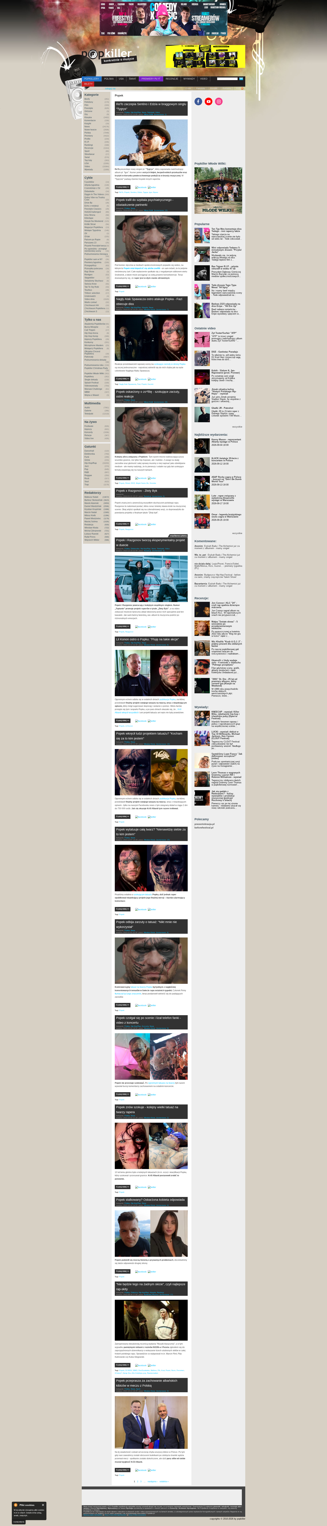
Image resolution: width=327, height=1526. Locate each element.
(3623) (106, 500)
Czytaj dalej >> (122, 187)
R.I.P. (86, 142)
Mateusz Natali (91, 497)
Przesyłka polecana (93, 268)
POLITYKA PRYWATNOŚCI (115, 1515)
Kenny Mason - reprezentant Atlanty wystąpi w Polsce (226, 440)
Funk (86, 457)
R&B (86, 472)
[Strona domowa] (109, 56)
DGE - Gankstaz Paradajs (225, 351)
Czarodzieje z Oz (92, 188)
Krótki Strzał (90, 224)
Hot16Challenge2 (92, 212)
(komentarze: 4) (162, 932)
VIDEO (203, 78)
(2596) (106, 506)
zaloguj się (110, 88)
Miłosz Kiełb (90, 515)
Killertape (88, 218)
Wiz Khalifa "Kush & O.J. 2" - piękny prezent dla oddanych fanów (227, 643)
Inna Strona (89, 215)
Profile (87, 139)
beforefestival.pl (203, 828)
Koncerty (88, 432)
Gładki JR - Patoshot (222, 408)
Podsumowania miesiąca (96, 254)
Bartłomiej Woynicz (151, 1294)
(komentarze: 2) (162, 1118)
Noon (173, 1370)
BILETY (88, 83)
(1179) (106, 518)
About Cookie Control (15, 1505)
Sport (86, 151)
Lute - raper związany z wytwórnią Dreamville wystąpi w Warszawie (224, 497)
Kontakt (213, 88)
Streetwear (89, 154)
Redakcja (88, 524)
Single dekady (91, 379)
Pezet (168, 1370)
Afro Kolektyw (137, 1373)
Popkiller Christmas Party (96, 368)
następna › (153, 1481)
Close (43, 1505)
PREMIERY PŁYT (151, 78)
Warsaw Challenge (93, 389)
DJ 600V (128, 1370)
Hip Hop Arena (91, 333)
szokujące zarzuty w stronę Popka (169, 364)
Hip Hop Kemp (91, 336)
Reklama (227, 88)
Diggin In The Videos (94, 194)
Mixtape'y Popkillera (93, 348)
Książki (87, 123)
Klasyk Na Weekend (93, 221)
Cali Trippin (89, 330)
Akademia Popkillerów (94, 324)
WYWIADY (189, 78)
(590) (107, 537)
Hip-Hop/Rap (90, 463)
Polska (87, 133)
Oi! (85, 233)
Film (86, 105)
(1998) (106, 509)
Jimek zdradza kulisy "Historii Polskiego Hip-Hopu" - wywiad (224, 391)
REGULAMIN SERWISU (92, 1515)
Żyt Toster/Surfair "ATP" (224, 333)
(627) (107, 534)
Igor (150, 192)
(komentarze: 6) (162, 645)
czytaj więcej (18, 1522)
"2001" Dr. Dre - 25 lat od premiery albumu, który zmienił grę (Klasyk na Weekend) (224, 682)
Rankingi (88, 145)
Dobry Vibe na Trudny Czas (94, 198)
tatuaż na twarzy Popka (141, 987)
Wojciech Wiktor (91, 540)
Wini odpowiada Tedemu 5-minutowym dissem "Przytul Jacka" (227, 249)
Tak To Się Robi (91, 287)
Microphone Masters (93, 345)
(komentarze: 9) (162, 1028)
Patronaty (200, 88)
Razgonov (129, 529)
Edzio (140, 192)
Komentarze (90, 120)
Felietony (88, 102)
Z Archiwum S (90, 311)
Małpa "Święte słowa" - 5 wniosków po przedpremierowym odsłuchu (225, 625)
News (87, 126)
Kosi (163, 1370)
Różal (127, 483)
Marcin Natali (90, 512)
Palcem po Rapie (92, 239)
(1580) (106, 512)
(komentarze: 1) (160, 114)
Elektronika (89, 454)
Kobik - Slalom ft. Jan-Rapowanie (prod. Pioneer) (226, 371)
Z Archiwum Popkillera (94, 308)
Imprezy (88, 429)
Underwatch (90, 296)
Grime (87, 460)
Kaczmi (150, 384)
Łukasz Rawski (91, 534)
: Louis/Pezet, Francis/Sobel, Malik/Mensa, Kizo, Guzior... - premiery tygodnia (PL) (218, 565)
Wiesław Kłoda (91, 528)
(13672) (106, 497)
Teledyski (88, 414)
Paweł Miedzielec (92, 518)
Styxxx (155, 192)
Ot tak (87, 236)
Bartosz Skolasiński (93, 500)
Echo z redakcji (91, 206)
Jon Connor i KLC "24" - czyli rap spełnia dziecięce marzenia (225, 605)
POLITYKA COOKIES (137, 1515)
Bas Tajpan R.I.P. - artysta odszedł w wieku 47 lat (225, 267)
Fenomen (180, 1370)
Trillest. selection (92, 293)
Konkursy (88, 342)
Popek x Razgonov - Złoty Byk (136, 490)
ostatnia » (164, 1481)
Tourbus (88, 290)
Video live (89, 438)
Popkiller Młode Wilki (94, 373)
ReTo (121, 192)
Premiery (88, 136)
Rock (86, 478)
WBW (87, 392)
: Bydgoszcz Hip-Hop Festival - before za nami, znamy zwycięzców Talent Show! (217, 576)
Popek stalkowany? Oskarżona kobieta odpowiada (150, 1199)
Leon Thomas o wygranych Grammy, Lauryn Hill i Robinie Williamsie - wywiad (226, 774)
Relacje (88, 435)
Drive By (88, 203)
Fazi (139, 384)
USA (121, 78)
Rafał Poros (89, 537)
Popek (126, 192)
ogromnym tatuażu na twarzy (161, 1083)
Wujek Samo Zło (142, 483)
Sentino (133, 192)
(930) (107, 525)
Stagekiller (89, 278)
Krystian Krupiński (92, 509)
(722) (107, 528)
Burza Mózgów (91, 327)
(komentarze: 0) (158, 496)
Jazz (86, 466)
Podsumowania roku (94, 365)
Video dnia (89, 299)
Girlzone (88, 111)
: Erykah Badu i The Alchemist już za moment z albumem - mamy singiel (217, 547)
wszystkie (237, 426)
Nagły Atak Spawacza (127, 384)
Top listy (88, 160)
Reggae (88, 475)
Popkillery (89, 376)
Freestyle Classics (92, 209)
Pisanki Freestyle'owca (95, 246)
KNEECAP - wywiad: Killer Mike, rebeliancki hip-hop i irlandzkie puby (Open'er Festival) (226, 715)
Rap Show (89, 271)
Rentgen (88, 274)
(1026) (106, 522)
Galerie (87, 410)
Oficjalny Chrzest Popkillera (92, 352)
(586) (107, 540)
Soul (86, 481)
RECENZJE (172, 78)
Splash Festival (91, 383)
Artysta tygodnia (91, 185)
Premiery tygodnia (92, 262)
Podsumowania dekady (95, 360)
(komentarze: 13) (160, 210)
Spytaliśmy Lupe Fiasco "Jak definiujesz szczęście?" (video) (227, 756)
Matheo (154, 1370)
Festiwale (88, 426)
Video (87, 166)
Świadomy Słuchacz (93, 281)
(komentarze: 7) (162, 309)
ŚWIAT (132, 78)
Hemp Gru (127, 1373)
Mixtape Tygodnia (92, 230)
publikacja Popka (168, 699)
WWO (135, 1370)
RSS (238, 88)
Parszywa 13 (90, 242)
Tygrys (145, 192)
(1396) (106, 515)
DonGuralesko (144, 1370)
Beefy (87, 99)
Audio (87, 407)
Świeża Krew (90, 284)
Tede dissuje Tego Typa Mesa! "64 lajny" (224, 286)
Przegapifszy (90, 265)
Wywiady (88, 169)
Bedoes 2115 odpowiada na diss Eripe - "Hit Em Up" (226, 305)
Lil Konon (129, 726)
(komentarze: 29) (160, 402)
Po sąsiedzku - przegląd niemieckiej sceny (95, 250)
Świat (87, 157)
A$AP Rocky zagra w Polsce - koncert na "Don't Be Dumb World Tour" (227, 479)
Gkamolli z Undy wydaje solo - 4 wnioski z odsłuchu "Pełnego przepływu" (226, 662)
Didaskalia (89, 191)
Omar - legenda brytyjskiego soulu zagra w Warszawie (226, 515)
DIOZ (133, 483)
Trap (86, 484)
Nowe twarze (90, 129)
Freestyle (88, 108)
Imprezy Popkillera (93, 339)
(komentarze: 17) (166, 1294)
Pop (86, 469)
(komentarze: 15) (163, 840)
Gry (86, 114)
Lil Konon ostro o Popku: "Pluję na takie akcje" (147, 639)
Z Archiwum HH (91, 305)
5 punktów (89, 182)
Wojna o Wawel (91, 395)
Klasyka (88, 117)
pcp (144, 1373)
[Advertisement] (220, 135)
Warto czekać (90, 302)
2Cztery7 (118, 1373)
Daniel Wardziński (92, 506)
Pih (159, 1370)
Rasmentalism (152, 1373)
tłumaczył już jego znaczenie (128, 994)
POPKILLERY (91, 78)
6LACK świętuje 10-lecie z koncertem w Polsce (225, 459)
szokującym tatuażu (143, 894)
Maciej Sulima (91, 521)
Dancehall (89, 451)
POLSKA (109, 78)
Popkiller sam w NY (93, 259)
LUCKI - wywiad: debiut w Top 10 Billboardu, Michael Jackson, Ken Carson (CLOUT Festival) (226, 735)
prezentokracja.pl (204, 824)
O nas (188, 88)
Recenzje (88, 148)
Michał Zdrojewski (92, 531)
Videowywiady (91, 386)
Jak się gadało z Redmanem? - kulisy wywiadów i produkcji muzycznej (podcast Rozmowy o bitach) (223, 796)
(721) (107, 531)
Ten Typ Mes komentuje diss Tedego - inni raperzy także (227, 230)
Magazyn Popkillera (93, 227)
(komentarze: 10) (163, 744)
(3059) (106, 503)
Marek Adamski (91, 503)
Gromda (153, 483)
